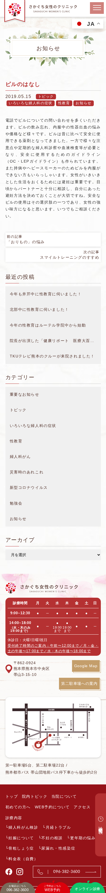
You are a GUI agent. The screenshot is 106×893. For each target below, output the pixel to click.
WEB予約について (52, 807)
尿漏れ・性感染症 (58, 848)
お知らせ (83, 103)
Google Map (86, 666)
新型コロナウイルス (29, 487)
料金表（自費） (23, 859)
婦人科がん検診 (23, 827)
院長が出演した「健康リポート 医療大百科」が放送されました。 (55, 340)
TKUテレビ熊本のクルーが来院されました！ (52, 356)
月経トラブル (58, 827)
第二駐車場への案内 (79, 683)
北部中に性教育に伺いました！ (39, 309)
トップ (11, 796)
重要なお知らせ (24, 394)
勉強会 (16, 503)
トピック (46, 96)
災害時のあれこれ (27, 472)
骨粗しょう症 (21, 848)
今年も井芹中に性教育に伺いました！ (46, 294)
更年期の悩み (83, 838)
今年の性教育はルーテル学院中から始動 (48, 325)
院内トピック (35, 796)
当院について (64, 796)
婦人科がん (20, 456)
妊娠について (21, 838)
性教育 (64, 103)
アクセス (82, 807)
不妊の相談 (52, 838)
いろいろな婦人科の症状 (30, 103)
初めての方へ (18, 807)
